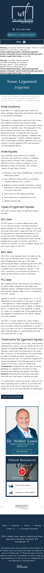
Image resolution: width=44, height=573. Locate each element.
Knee (10, 100)
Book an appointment (23, 35)
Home (4, 526)
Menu (19, 42)
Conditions (18, 100)
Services (4, 100)
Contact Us (10, 529)
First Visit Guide (22, 485)
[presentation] (22, 84)
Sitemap (38, 526)
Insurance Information (25, 492)
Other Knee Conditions (12, 397)
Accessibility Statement (28, 529)
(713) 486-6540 (23, 29)
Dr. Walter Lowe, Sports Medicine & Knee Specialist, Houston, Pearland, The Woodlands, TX (23, 539)
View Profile (22, 452)
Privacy (27, 526)
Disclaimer (16, 526)
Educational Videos (22, 478)
